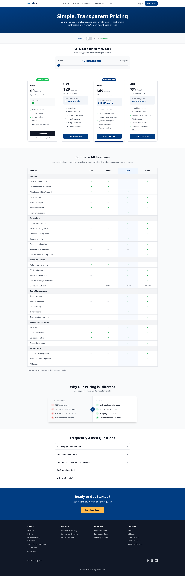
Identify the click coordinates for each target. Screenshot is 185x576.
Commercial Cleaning (69, 534)
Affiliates (131, 534)
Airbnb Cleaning (67, 537)
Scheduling (31, 541)
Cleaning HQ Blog (101, 537)
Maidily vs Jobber (134, 541)
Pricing (76, 3)
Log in (140, 3)
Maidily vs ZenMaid (135, 544)
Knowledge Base (101, 534)
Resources (99, 3)
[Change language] (111, 3)
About (130, 530)
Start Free (151, 3)
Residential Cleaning (69, 530)
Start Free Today (92, 510)
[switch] (89, 38)
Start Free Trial (76, 136)
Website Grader (100, 530)
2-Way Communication (36, 544)
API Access (31, 551)
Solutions (86, 3)
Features (66, 3)
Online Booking (33, 537)
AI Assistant (32, 547)
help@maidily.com (34, 560)
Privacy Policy (133, 537)
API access (135, 130)
